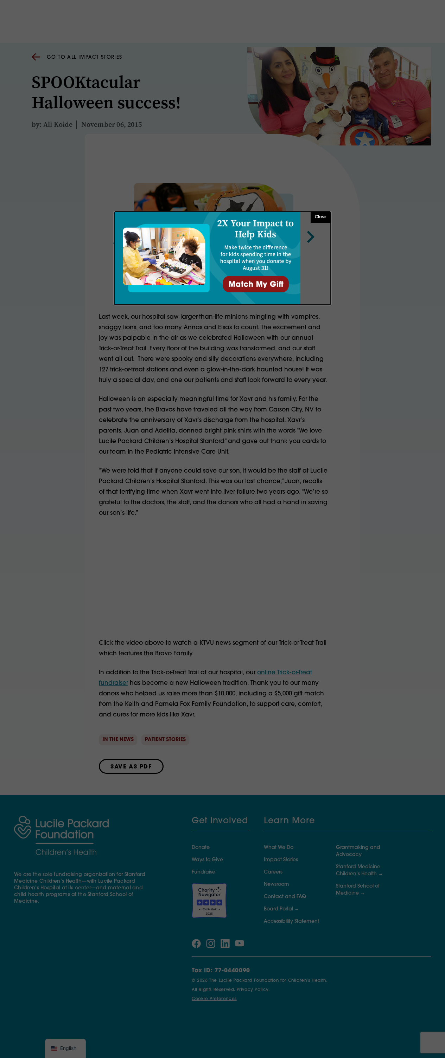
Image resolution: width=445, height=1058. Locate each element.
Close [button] (320, 217)
